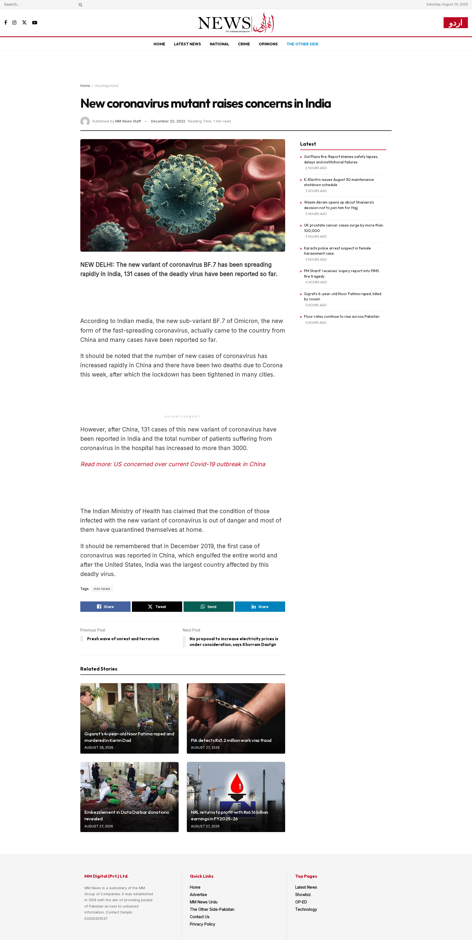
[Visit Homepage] (236, 22)
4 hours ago (316, 282)
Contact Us (200, 916)
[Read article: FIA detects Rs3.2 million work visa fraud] (236, 718)
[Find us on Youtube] (34, 23)
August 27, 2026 (205, 747)
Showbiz (303, 894)
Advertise (198, 894)
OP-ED (301, 902)
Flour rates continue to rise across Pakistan (341, 316)
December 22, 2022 (168, 121)
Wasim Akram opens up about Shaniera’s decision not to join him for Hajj (339, 205)
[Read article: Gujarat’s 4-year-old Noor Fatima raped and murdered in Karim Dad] (129, 718)
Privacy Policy (202, 924)
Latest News (187, 44)
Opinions (268, 44)
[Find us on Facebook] (5, 23)
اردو (455, 22)
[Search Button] (79, 4)
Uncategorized (107, 86)
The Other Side (302, 44)
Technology (306, 909)
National (219, 44)
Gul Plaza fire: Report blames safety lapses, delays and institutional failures (341, 159)
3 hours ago (316, 191)
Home (159, 44)
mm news (102, 589)
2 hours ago (316, 168)
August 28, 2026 (98, 747)
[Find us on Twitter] (24, 22)
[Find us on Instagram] (14, 23)
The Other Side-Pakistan (212, 909)
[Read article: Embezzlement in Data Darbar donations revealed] (129, 797)
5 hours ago (316, 305)
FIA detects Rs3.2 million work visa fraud (231, 740)
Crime (244, 44)
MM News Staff (128, 121)
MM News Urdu (203, 902)
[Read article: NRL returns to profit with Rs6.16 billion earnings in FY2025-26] (236, 797)
